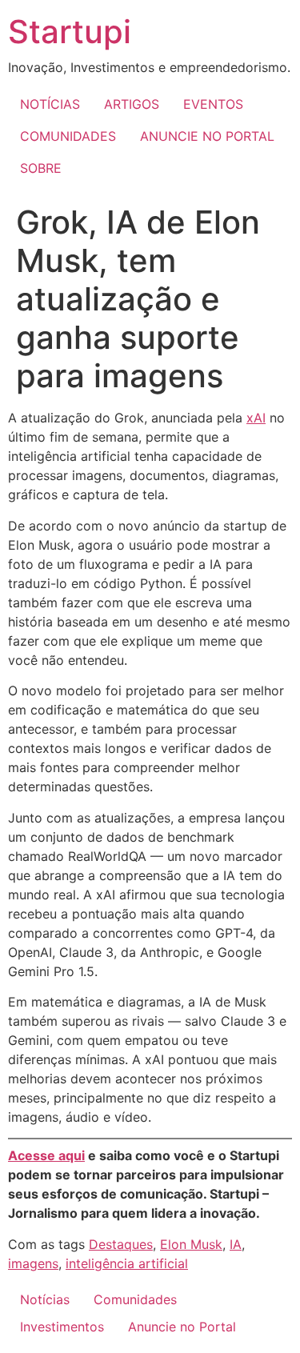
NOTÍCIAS (50, 104)
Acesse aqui (46, 1155)
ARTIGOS (131, 104)
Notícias (45, 1299)
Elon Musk (191, 1244)
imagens (33, 1263)
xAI (256, 418)
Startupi (69, 31)
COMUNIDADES (68, 136)
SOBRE (41, 168)
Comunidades (135, 1299)
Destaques (121, 1244)
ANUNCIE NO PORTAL (207, 136)
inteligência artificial (127, 1263)
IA (236, 1244)
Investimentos (62, 1327)
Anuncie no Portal (182, 1327)
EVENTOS (213, 104)
